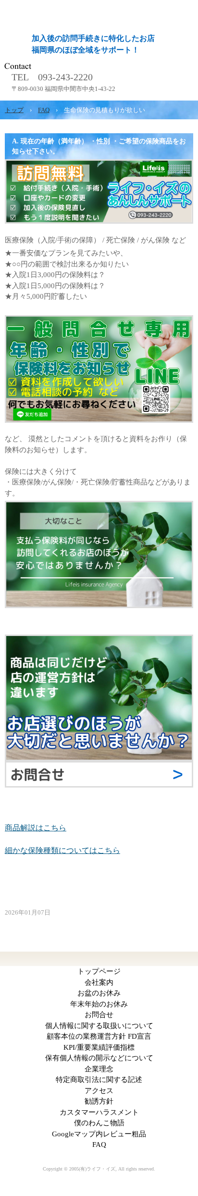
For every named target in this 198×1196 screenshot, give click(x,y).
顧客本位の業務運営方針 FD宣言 (99, 1036)
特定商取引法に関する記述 (99, 1079)
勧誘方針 (99, 1101)
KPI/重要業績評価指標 (99, 1047)
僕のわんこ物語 (99, 1123)
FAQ (99, 1144)
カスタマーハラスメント (99, 1112)
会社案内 (99, 982)
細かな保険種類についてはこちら (62, 850)
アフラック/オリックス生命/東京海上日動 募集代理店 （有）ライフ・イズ (99, 6)
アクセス (99, 1090)
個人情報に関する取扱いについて (99, 1026)
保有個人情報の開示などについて (99, 1058)
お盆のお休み (99, 993)
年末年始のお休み (99, 1004)
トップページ (99, 971)
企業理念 (99, 1069)
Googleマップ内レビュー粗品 (99, 1134)
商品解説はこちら (35, 828)
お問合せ (99, 1014)
